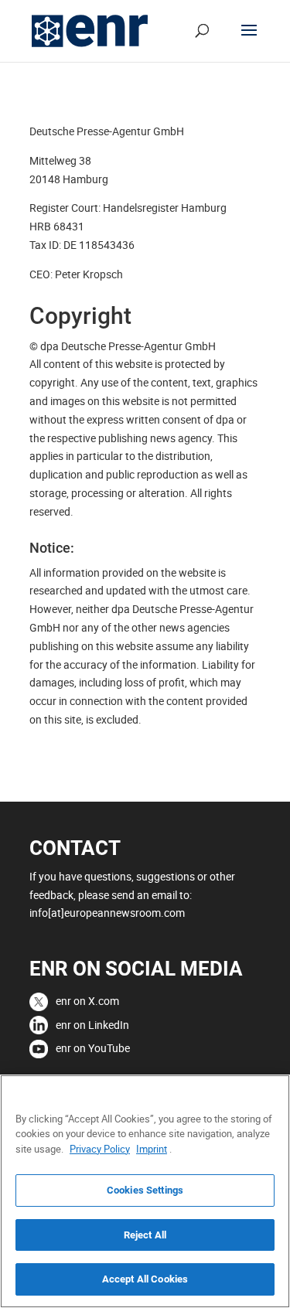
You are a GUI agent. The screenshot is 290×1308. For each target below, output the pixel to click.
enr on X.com (87, 1000)
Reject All (145, 1235)
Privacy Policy (100, 1149)
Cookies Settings (145, 1190)
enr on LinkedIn (92, 1024)
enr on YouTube (93, 1048)
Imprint (151, 1149)
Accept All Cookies (145, 1279)
